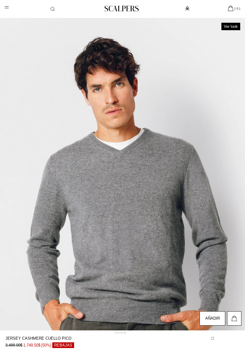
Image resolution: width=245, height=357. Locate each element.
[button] (52, 9)
